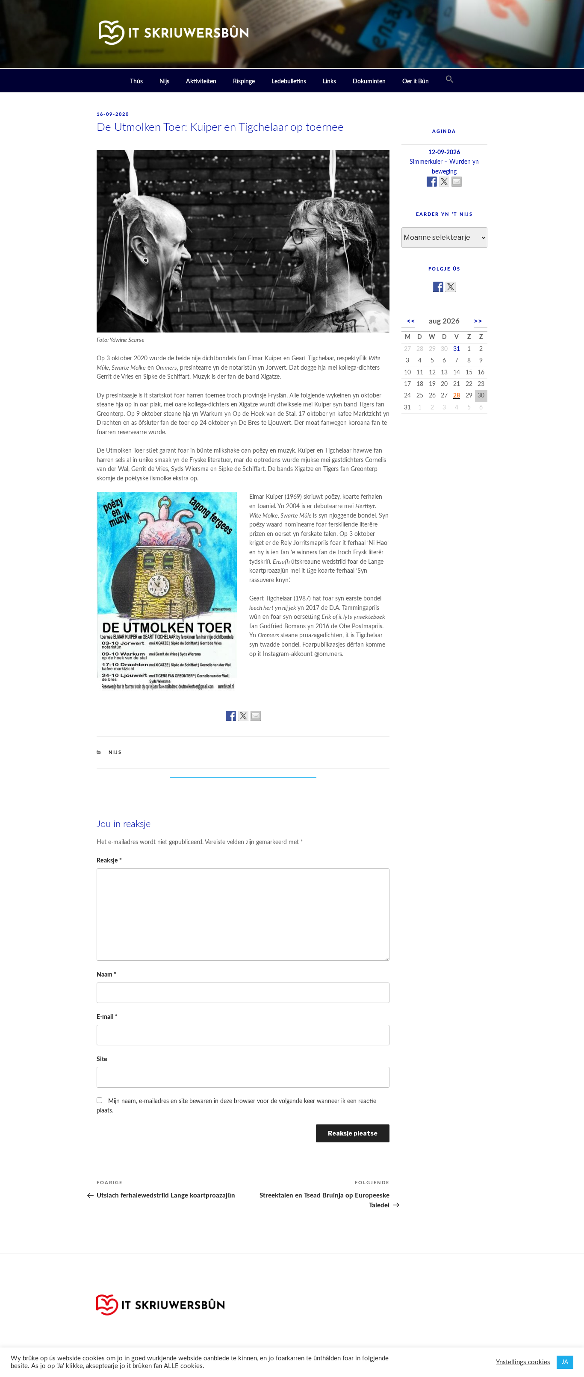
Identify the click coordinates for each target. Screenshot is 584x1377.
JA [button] (565, 1362)
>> (478, 321)
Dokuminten (369, 82)
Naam (106, 974)
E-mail (107, 1017)
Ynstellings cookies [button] (523, 1362)
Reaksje (109, 860)
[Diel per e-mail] (256, 716)
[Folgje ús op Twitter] (450, 287)
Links (329, 82)
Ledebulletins (288, 82)
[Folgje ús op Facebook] (438, 287)
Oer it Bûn (415, 82)
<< (411, 321)
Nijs (164, 82)
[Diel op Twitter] (243, 716)
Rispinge (244, 82)
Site (102, 1059)
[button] (450, 80)
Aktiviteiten (201, 82)
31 (456, 349)
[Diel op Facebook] (231, 716)
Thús (136, 82)
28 (456, 396)
